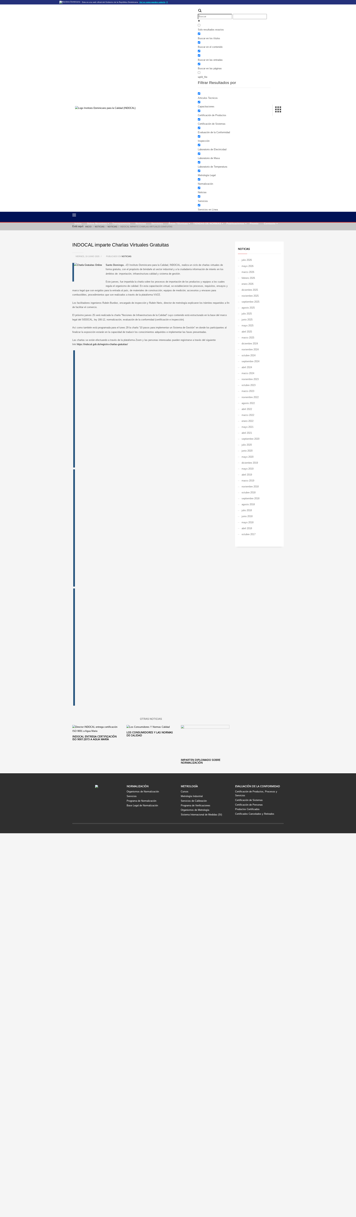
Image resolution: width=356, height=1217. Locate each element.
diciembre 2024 (250, 343)
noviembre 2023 (250, 379)
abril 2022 (247, 409)
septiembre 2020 (250, 438)
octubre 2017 (249, 534)
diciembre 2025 (250, 289)
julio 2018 (247, 510)
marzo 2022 (248, 415)
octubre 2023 (249, 385)
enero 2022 (247, 421)
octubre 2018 (249, 492)
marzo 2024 (248, 373)
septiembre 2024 (250, 361)
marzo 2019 (248, 480)
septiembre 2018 (250, 498)
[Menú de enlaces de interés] (278, 110)
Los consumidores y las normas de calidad (149, 734)
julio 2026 (247, 260)
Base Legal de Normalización (142, 805)
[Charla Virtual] (132, 408)
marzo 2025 (248, 337)
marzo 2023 (248, 391)
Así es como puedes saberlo (153, 2)
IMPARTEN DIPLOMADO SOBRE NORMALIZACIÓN (200, 761)
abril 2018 (247, 528)
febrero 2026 (248, 278)
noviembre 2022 (250, 397)
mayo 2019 (247, 468)
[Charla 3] (132, 646)
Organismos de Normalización (143, 791)
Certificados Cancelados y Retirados (254, 813)
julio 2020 (247, 444)
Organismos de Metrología (195, 810)
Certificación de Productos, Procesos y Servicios (256, 793)
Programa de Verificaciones (195, 805)
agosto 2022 (248, 403)
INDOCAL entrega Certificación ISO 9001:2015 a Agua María (94, 738)
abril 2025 (247, 331)
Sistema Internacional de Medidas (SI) (201, 814)
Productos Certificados (247, 809)
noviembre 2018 (250, 486)
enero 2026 (247, 284)
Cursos (184, 791)
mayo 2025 (247, 325)
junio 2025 (247, 319)
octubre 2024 (249, 355)
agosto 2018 (248, 504)
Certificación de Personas (249, 804)
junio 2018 (247, 516)
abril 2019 (247, 474)
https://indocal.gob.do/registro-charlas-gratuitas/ (102, 344)
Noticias (126, 256)
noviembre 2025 (250, 295)
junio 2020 (247, 450)
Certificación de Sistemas (249, 800)
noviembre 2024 (250, 349)
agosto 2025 (248, 307)
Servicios (132, 796)
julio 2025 (247, 313)
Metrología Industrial (192, 796)
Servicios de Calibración (194, 800)
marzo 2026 (248, 272)
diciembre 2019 (250, 462)
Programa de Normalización (141, 800)
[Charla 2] (132, 527)
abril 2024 (247, 367)
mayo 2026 (247, 266)
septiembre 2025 (250, 301)
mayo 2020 (247, 456)
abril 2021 (247, 432)
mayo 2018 (247, 522)
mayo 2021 (247, 427)
